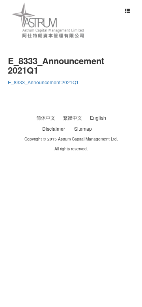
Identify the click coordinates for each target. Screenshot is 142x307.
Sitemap (83, 128)
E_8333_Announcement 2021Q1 (43, 82)
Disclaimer (53, 128)
